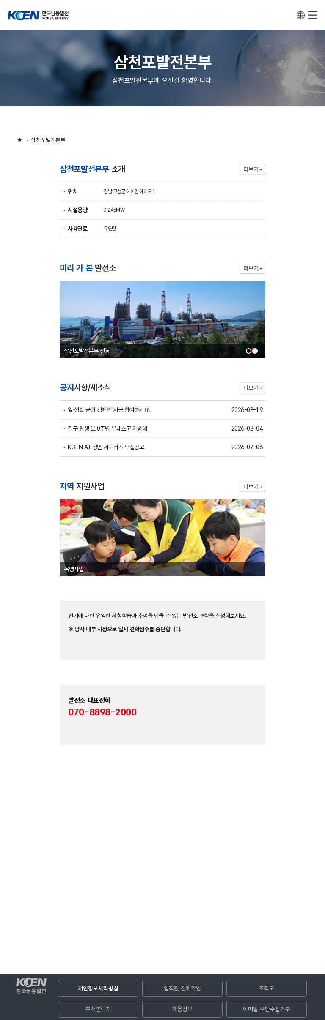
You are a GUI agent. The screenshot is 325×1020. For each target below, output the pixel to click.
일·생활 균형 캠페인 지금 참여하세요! (109, 409)
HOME (19, 139)
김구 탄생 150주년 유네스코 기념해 (107, 428)
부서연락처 (98, 1009)
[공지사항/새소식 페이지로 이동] (252, 387)
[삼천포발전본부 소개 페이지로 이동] (252, 169)
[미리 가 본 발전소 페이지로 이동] (252, 268)
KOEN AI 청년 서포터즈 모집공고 (106, 447)
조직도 (266, 988)
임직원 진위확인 (182, 988)
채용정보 (182, 1009)
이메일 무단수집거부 (266, 1009)
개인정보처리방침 (98, 988)
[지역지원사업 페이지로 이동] (252, 486)
